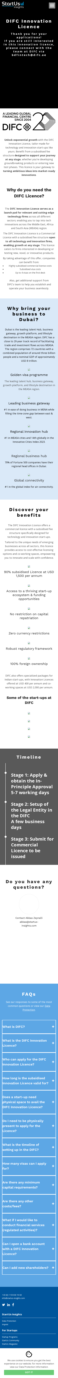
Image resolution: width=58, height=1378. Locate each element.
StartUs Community (10, 1340)
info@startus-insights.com (13, 1298)
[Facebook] (13, 1305)
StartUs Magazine (10, 1344)
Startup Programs (10, 1337)
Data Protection (9, 1321)
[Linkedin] (9, 1305)
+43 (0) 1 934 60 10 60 (12, 1295)
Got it (29, 1372)
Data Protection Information (33, 1366)
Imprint (5, 1324)
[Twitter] (4, 1305)
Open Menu (52, 5)
